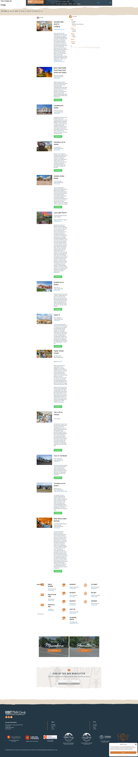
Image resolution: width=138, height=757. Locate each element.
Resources (53, 726)
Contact (68, 1)
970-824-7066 (64, 491)
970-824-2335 (8, 726)
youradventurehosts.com (59, 29)
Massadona (36, 11)
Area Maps (64, 1)
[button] (135, 744)
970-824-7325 (73, 605)
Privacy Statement (23, 749)
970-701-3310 (57, 183)
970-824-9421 (51, 590)
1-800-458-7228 (57, 491)
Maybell (16, 11)
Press (52, 727)
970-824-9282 (57, 78)
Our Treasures (64, 3)
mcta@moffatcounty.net (9, 727)
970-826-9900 (57, 150)
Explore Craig (85, 650)
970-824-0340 (94, 596)
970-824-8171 (57, 461)
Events (74, 3)
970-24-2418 (72, 596)
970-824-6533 (51, 600)
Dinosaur (22, 11)
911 (77, 623)
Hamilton (29, 11)
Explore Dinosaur (54, 650)
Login (56, 749)
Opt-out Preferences (32, 749)
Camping (74, 21)
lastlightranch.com (58, 221)
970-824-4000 (57, 290)
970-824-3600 (51, 610)
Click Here (60, 361)
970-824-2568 (73, 588)
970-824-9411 (73, 623)
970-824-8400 (57, 113)
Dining (73, 22)
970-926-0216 (57, 527)
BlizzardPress (51, 749)
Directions (60, 1)
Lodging (78, 3)
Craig (11, 11)
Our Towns (58, 3)
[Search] (110, 3)
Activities (70, 3)
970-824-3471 (57, 320)
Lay (41, 11)
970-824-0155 (94, 605)
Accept (123, 752)
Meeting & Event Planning (77, 24)
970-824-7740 (73, 613)
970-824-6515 (94, 588)
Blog (56, 1)
